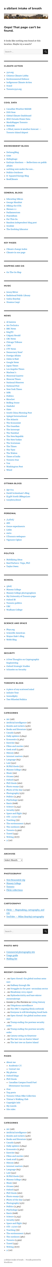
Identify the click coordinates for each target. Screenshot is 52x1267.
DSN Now (10, 112)
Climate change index (16, 249)
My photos (11, 1072)
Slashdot (10, 406)
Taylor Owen (12, 566)
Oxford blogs (12, 1075)
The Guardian (12, 426)
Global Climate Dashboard (18, 115)
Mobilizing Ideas (14, 559)
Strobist (10, 226)
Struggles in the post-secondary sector (29, 988)
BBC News (11, 328)
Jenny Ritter (12, 292)
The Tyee (10, 450)
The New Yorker (14, 439)
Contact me (14, 1069)
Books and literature (16, 729)
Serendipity (12, 696)
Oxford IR (11, 599)
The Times (11, 446)
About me (11, 1062)
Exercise (10, 743)
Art (7, 719)
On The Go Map (13, 272)
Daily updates (12, 736)
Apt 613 (10, 490)
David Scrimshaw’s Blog (17, 493)
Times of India (13, 456)
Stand (9, 86)
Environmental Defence (17, 79)
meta (8, 533)
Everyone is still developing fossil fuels (28, 1012)
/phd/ (9, 586)
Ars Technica (12, 325)
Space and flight (14, 813)
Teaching (10, 820)
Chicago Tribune (14, 342)
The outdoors (12, 827)
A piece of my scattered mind (20, 689)
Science (10, 806)
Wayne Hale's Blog (15, 636)
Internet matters (14, 756)
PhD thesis (11, 783)
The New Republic (15, 436)
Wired (9, 470)
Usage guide (12, 955)
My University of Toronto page (21, 596)
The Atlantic (12, 419)
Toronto (10, 830)
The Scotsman (13, 443)
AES (8, 523)
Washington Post (14, 466)
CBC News (11, 339)
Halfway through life (20, 985)
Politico (10, 396)
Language (11, 759)
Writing (10, 837)
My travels (11, 1106)
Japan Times (12, 365)
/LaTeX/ (10, 519)
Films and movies (14, 746)
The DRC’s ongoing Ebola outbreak (27, 1009)
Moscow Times (13, 379)
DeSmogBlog (12, 152)
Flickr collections (14, 890)
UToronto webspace (16, 536)
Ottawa (9, 776)
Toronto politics (14, 603)
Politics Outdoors (14, 172)
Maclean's (11, 372)
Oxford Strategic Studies (18, 666)
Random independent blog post (21, 222)
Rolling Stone (12, 402)
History (10, 753)
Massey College (13, 589)
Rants (9, 803)
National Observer (15, 382)
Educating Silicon (14, 199)
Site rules (10, 1109)
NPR (8, 392)
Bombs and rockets (15, 726)
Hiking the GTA (13, 206)
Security (10, 810)
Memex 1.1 (11, 209)
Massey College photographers (21, 593)
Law (8, 763)
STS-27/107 (12, 817)
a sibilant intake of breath (23, 8)
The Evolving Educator (17, 229)
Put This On (12, 219)
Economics (11, 739)
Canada (9, 732)
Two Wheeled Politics (16, 699)
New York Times (14, 389)
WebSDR (10, 126)
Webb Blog (11, 639)
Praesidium (11, 216)
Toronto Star (12, 460)
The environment (14, 823)
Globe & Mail (12, 359)
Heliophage (11, 159)
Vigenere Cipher (14, 540)
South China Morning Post (19, 413)
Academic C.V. (15, 1065)
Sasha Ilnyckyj (13, 299)
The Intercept (13, 429)
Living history (38, 1002)
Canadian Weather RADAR (18, 109)
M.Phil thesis (12, 766)
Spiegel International (16, 416)
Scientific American (15, 633)
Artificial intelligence (16, 722)
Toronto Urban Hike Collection (21, 1096)
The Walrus (11, 453)
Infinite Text (12, 693)
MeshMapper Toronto (17, 122)
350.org (10, 72)
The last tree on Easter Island (24, 1039)
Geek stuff (11, 749)
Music (9, 773)
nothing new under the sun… (20, 169)
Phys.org (10, 629)
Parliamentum (13, 212)
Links (9, 530)
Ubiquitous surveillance (21, 1005)
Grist (8, 155)
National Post (12, 386)
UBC (8, 606)
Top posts (11, 1092)
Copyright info (13, 1102)
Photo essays (12, 786)
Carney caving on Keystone (23, 1035)
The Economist (13, 423)
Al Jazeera (11, 322)
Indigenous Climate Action (19, 82)
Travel (9, 833)
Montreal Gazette (14, 376)
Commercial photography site (20, 952)
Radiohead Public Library (18, 295)
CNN (8, 345)
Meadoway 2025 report (21, 992)
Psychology (11, 800)
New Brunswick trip (15, 880)
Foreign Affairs (13, 355)
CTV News (11, 349)
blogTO (9, 332)
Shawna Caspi (13, 302)
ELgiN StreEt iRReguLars (18, 496)
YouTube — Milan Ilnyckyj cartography (25, 916)
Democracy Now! (14, 352)
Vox (8, 463)
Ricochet (10, 399)
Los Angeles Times (15, 369)
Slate (8, 409)
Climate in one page (15, 252)
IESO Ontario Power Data (18, 119)
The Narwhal (12, 433)
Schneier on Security (16, 669)
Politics (9, 796)
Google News (12, 362)
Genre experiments (15, 526)
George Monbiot (14, 202)
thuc (8, 1089)
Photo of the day (14, 790)
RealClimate (12, 179)
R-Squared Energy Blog (17, 176)
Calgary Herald (13, 335)
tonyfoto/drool (13, 500)
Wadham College (14, 610)
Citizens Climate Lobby (17, 75)
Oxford (9, 780)
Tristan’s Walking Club (17, 1099)
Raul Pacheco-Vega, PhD (18, 563)
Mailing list (11, 959)
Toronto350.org (14, 89)
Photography (12, 793)
